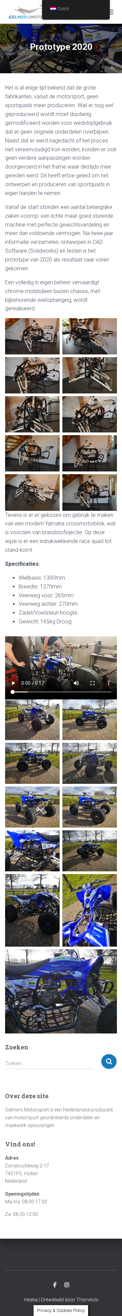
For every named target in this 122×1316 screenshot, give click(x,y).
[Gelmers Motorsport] (36, 11)
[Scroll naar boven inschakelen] (108, 1302)
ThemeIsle (87, 1299)
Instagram (67, 1285)
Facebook (55, 1285)
